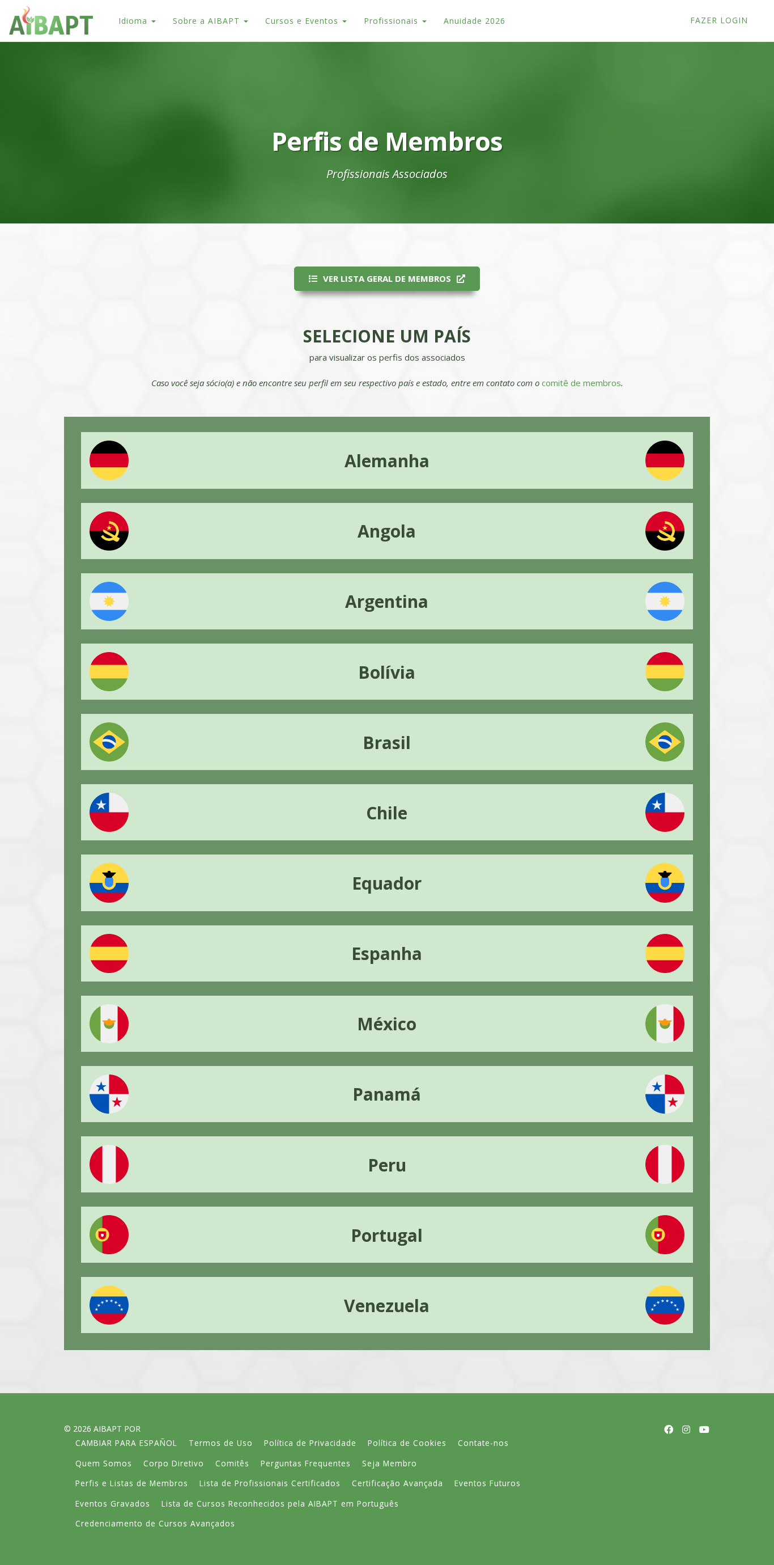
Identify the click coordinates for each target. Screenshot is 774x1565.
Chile (386, 812)
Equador (387, 883)
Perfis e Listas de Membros (131, 1483)
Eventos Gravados (112, 1503)
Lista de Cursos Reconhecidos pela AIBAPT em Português (280, 1503)
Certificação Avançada (397, 1483)
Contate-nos (483, 1442)
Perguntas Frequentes (306, 1463)
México (386, 1023)
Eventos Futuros (487, 1483)
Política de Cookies (407, 1442)
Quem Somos (103, 1463)
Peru (387, 1165)
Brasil (387, 742)
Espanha (386, 953)
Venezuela (386, 1305)
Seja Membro (389, 1463)
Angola (387, 531)
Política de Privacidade (310, 1442)
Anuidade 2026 (474, 20)
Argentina (386, 601)
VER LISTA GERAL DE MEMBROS (387, 278)
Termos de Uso (221, 1442)
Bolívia (386, 672)
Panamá (386, 1094)
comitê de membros (581, 382)
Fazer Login (719, 20)
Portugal (387, 1235)
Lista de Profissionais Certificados (270, 1483)
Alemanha (387, 460)
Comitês (232, 1463)
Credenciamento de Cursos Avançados (155, 1523)
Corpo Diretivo (173, 1463)
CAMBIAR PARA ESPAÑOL (126, 1442)
